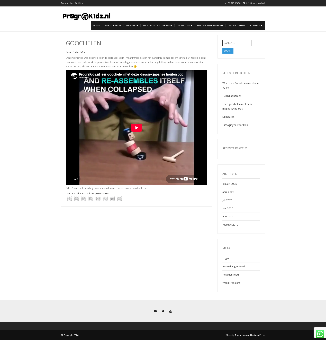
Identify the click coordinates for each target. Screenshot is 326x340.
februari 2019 (230, 224)
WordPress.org (231, 282)
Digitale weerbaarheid (210, 25)
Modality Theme (233, 335)
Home (96, 25)
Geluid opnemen (231, 95)
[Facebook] (155, 311)
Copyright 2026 (71, 335)
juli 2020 (227, 200)
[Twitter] (163, 311)
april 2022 (228, 192)
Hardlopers (112, 25)
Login (225, 258)
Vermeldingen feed (233, 266)
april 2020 (228, 216)
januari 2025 (229, 183)
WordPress (259, 335)
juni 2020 (227, 208)
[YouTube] (170, 311)
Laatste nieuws (236, 25)
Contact (255, 25)
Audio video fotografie (156, 25)
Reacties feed (230, 274)
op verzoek (184, 25)
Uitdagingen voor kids (235, 125)
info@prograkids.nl (255, 3)
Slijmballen (228, 116)
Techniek (131, 25)
